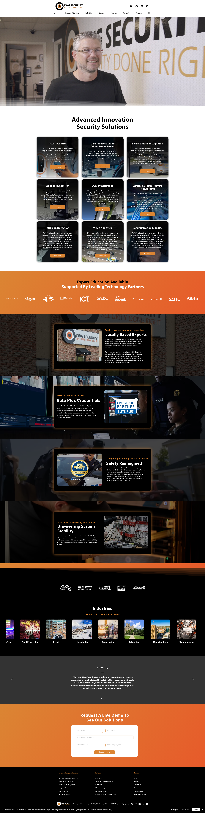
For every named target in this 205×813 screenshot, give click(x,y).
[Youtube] (147, 804)
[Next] (193, 680)
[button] (138, 13)
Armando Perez (102, 668)
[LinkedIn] (142, 6)
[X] (143, 804)
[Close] (202, 809)
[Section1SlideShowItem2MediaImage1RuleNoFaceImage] (103, 698)
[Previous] (11, 680)
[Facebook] (131, 6)
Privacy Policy (107, 810)
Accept (195, 810)
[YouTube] (147, 6)
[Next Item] (2, 629)
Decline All (185, 810)
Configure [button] (174, 810)
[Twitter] (136, 6)
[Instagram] (136, 804)
